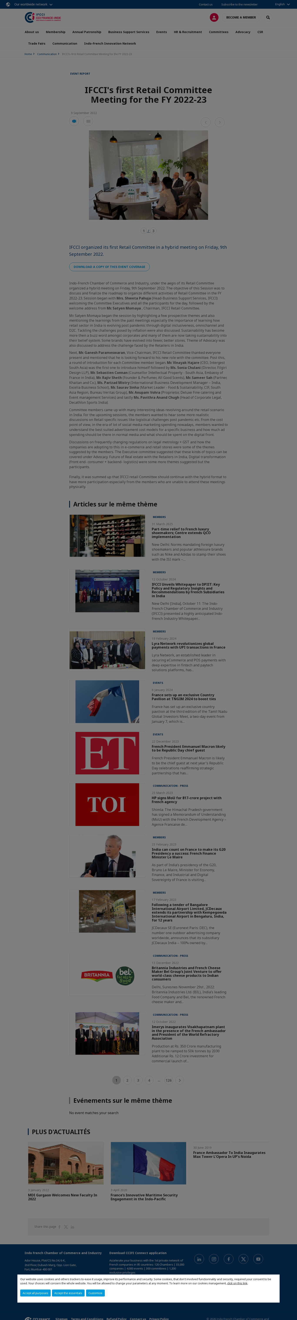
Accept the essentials (68, 1293)
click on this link (237, 1283)
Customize (95, 1293)
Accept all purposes (35, 1293)
